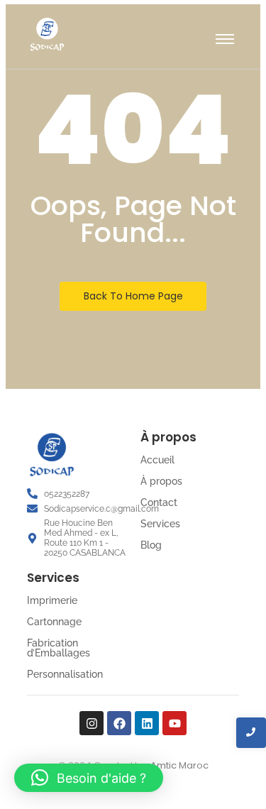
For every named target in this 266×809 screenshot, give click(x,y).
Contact (158, 502)
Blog (151, 545)
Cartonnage (54, 621)
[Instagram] (91, 723)
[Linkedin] (147, 723)
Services (160, 523)
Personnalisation (65, 674)
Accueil (157, 460)
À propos (161, 481)
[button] (88, 778)
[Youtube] (174, 723)
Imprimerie (52, 600)
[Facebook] (119, 723)
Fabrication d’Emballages (58, 648)
